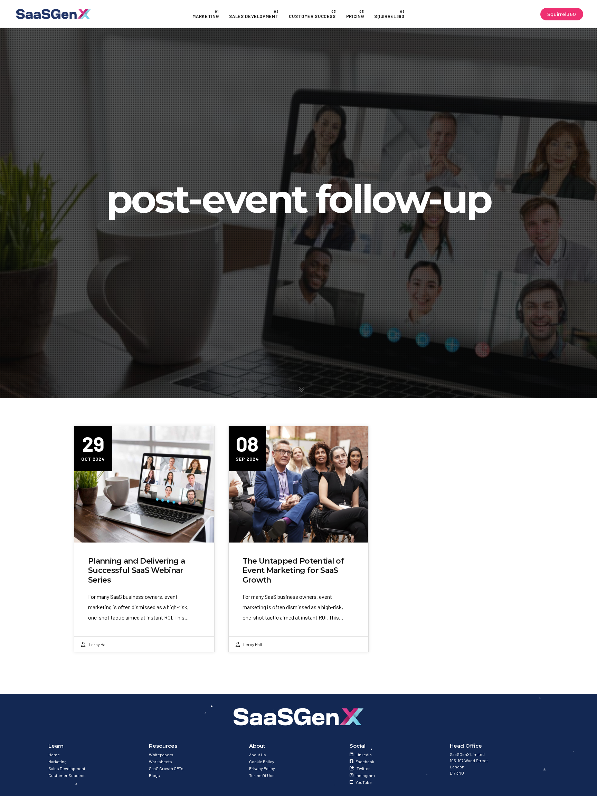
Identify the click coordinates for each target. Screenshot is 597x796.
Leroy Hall (98, 644)
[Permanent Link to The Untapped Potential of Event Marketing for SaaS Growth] (299, 484)
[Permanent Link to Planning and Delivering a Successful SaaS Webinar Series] (144, 484)
